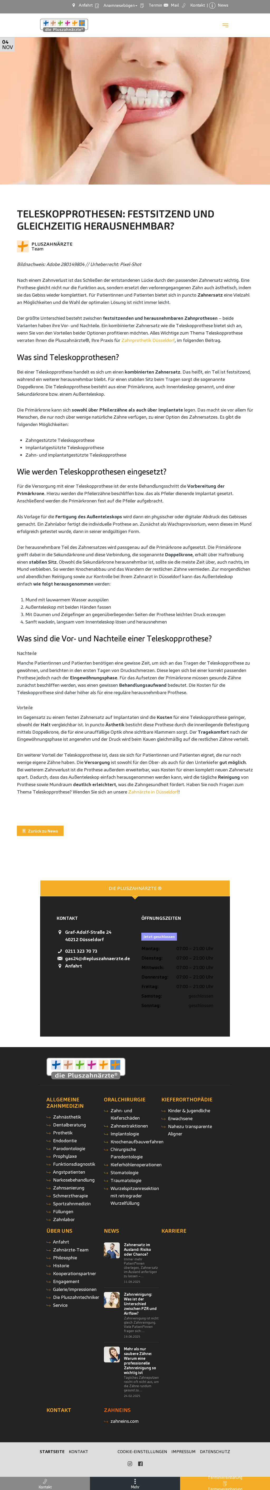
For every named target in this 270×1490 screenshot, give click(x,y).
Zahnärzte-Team (71, 1250)
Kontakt (58, 1410)
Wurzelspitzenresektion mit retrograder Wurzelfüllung (134, 1195)
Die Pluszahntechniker (76, 1297)
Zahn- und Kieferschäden (125, 1114)
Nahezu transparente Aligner (190, 1130)
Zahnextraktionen (129, 1126)
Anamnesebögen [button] (118, 5)
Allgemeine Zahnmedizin (65, 1102)
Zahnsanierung (68, 1188)
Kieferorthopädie (187, 1099)
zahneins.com (124, 1421)
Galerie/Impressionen (75, 1289)
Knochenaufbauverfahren (136, 1142)
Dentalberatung (69, 1125)
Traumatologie (125, 1180)
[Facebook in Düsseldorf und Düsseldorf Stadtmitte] (140, 1464)
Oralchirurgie (125, 1099)
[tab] (135, 888)
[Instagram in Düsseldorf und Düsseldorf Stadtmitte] (129, 1464)
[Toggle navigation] (225, 25)
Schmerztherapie (70, 1196)
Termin (154, 5)
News (111, 1230)
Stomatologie (124, 1172)
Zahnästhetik (67, 1117)
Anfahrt (73, 966)
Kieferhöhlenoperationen (136, 1165)
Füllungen (63, 1211)
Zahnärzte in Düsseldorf (153, 792)
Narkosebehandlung (74, 1180)
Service (60, 1305)
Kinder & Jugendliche (189, 1110)
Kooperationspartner (74, 1273)
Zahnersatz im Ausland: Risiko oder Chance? (137, 1249)
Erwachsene (180, 1118)
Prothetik (63, 1133)
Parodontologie (69, 1148)
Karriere (173, 1230)
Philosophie (65, 1258)
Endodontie (65, 1141)
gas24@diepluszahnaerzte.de (97, 958)
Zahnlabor (64, 1219)
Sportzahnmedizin (72, 1204)
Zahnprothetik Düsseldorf (148, 340)
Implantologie (124, 1134)
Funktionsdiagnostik (74, 1164)
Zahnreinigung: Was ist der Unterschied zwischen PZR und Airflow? (140, 1304)
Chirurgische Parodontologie (126, 1153)
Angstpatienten (69, 1172)
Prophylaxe (65, 1156)
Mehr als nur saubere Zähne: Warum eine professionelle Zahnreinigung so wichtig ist (140, 1361)
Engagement (66, 1281)
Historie (61, 1265)
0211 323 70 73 (81, 951)
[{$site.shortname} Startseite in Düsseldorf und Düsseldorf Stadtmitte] (64, 25)
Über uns (59, 1230)
